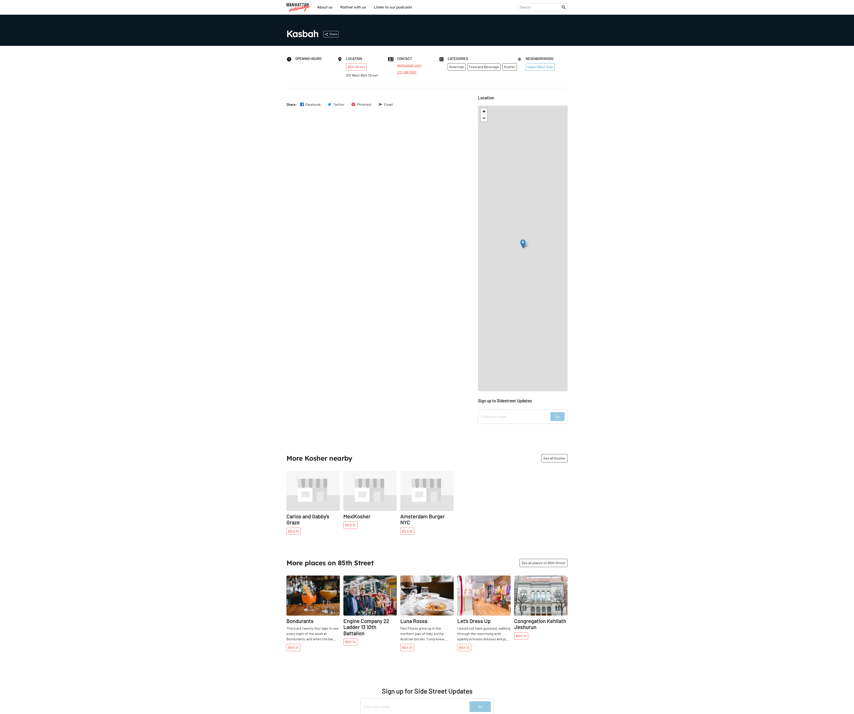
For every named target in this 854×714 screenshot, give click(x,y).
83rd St (293, 531)
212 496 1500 (406, 72)
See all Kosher (554, 458)
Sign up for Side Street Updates (427, 691)
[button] (523, 243)
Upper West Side (540, 67)
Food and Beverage (484, 67)
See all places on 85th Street (544, 563)
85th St (293, 647)
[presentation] (540, 7)
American (456, 67)
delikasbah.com (409, 65)
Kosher (509, 67)
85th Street (356, 67)
